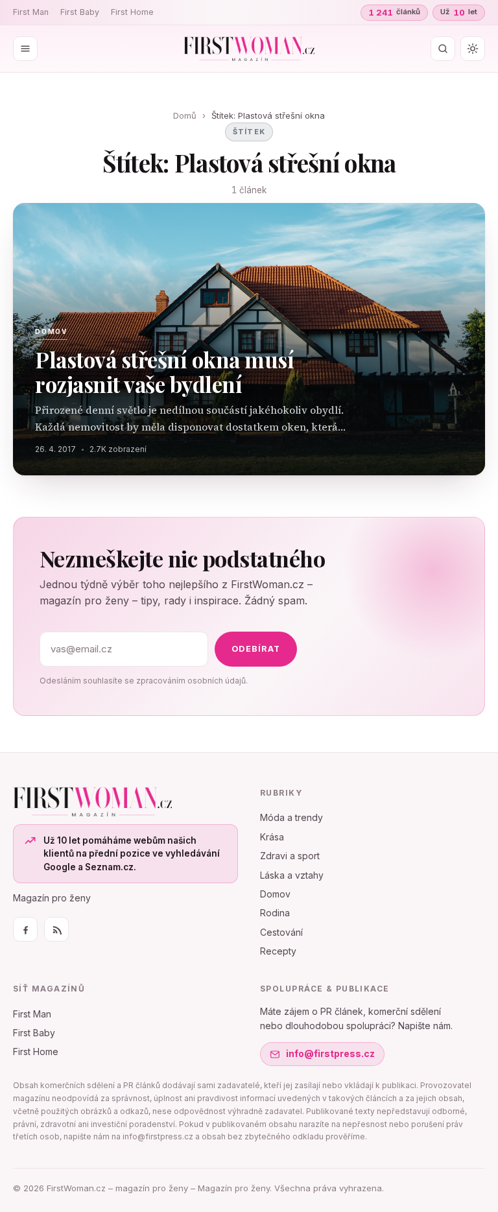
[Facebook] (25, 929)
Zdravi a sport (290, 855)
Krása (272, 836)
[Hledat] (443, 48)
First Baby (79, 12)
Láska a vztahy (292, 875)
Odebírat (255, 649)
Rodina (275, 912)
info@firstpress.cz (330, 1053)
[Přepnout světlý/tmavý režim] (472, 48)
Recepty (278, 951)
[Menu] (25, 48)
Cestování (281, 932)
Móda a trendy (291, 817)
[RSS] (56, 929)
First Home (132, 12)
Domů (184, 115)
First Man (31, 12)
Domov (275, 893)
